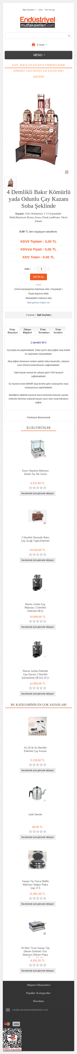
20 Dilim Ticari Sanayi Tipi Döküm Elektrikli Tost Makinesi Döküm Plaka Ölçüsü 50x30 (35, 953)
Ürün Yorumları (44, 331)
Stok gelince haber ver (38, 302)
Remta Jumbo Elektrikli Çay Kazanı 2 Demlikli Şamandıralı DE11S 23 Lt (35, 674)
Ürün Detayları (13, 331)
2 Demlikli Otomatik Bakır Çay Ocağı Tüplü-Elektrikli (35, 539)
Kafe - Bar (18, 65)
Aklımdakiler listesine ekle (38, 298)
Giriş (40, 10)
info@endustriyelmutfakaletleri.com (30, 1010)
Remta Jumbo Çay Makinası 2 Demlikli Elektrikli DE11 (35, 607)
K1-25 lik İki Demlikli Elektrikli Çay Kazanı (35, 749)
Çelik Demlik (35, 814)
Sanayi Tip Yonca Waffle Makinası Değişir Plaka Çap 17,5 (35, 884)
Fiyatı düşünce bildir (38, 293)
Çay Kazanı (35, 65)
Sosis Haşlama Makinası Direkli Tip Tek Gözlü (35, 472)
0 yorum (30, 315)
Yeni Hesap (49, 10)
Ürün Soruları (58, 331)
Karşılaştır (56, 289)
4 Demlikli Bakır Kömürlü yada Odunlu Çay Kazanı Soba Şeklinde (39, 71)
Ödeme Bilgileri (27, 331)
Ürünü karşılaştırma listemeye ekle (31, 289)
